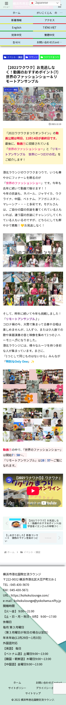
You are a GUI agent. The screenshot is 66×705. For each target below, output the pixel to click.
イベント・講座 (15, 57)
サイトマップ (33, 693)
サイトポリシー (17, 688)
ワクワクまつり (51, 57)
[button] (59, 560)
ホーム (17, 682)
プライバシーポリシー (49, 688)
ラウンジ (33, 57)
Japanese (41, 2)
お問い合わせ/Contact (49, 682)
